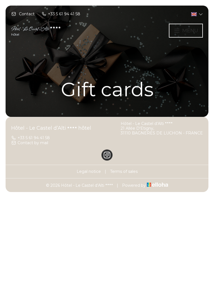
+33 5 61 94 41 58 (34, 137)
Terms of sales (124, 171)
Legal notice (89, 171)
